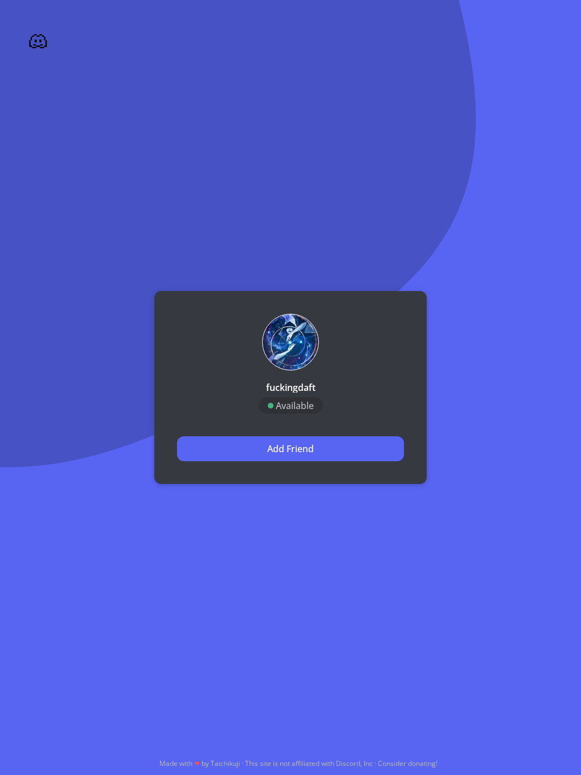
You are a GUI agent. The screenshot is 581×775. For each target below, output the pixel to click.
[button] (290, 342)
